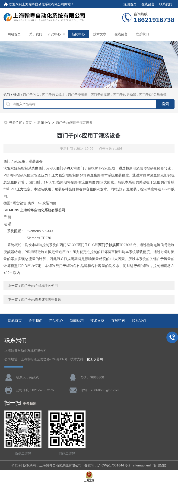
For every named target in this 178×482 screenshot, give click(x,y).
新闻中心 (78, 34)
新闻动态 (77, 320)
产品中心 (54, 34)
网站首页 (14, 34)
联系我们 (165, 4)
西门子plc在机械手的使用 (39, 285)
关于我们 (35, 34)
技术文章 (99, 34)
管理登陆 (159, 465)
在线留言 (147, 4)
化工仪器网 (95, 359)
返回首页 (130, 4)
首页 (28, 122)
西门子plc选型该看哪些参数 (41, 299)
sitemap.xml (142, 465)
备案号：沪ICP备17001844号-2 (107, 465)
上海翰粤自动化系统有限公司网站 (46, 4)
